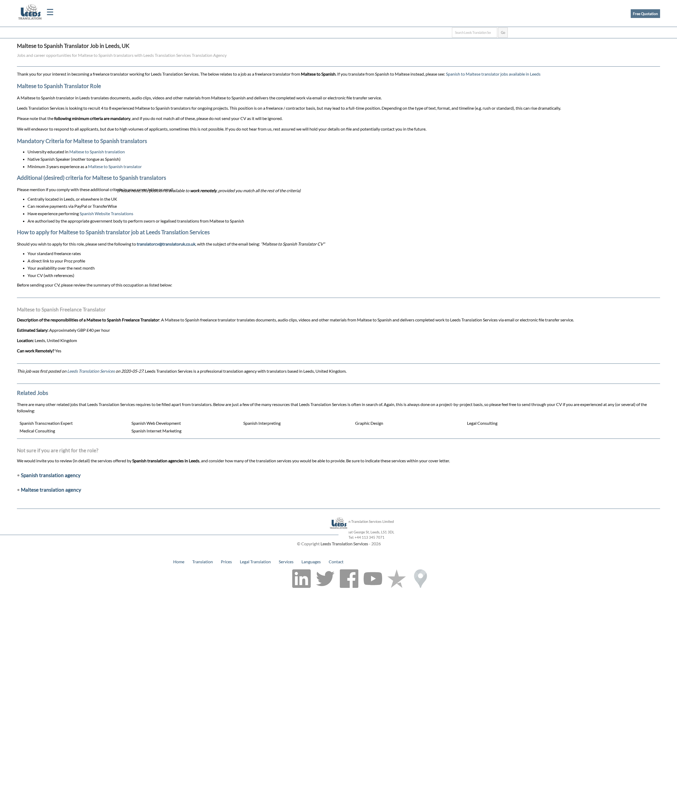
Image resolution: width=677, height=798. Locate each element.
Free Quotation (645, 13)
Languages (311, 561)
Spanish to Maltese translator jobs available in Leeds (493, 73)
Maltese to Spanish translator (115, 166)
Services (286, 561)
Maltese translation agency (51, 490)
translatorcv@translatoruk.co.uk (166, 243)
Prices (226, 561)
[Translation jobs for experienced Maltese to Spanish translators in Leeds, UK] (339, 532)
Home (178, 561)
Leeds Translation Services (91, 370)
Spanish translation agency (51, 475)
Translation (202, 561)
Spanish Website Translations (106, 213)
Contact (336, 561)
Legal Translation (255, 561)
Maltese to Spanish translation (97, 151)
